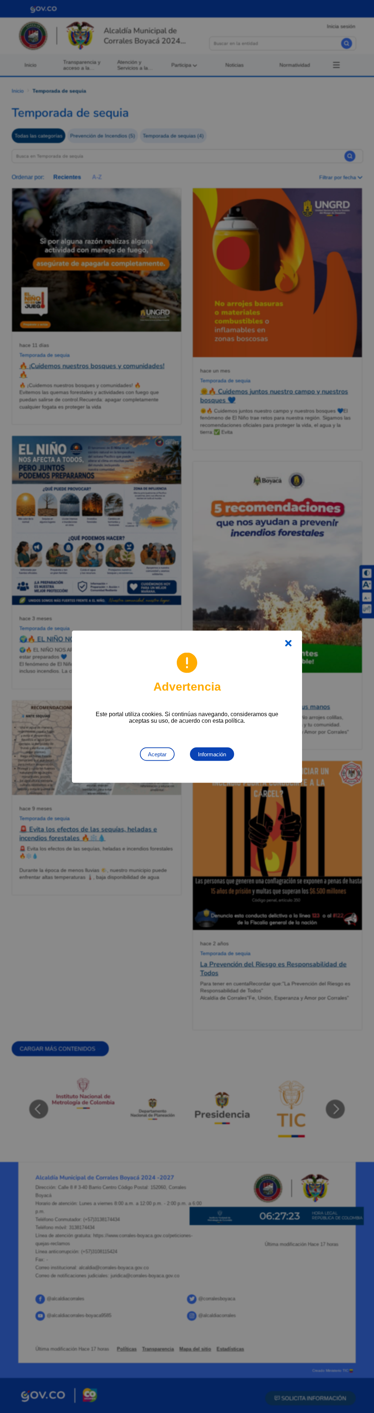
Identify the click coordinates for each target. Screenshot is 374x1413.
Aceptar (157, 754)
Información (212, 754)
